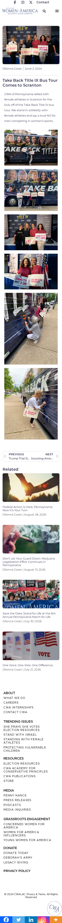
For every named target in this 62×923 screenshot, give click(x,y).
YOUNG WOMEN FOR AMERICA (27, 840)
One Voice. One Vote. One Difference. (28, 665)
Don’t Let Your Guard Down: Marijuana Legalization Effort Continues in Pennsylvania (29, 562)
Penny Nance (15, 795)
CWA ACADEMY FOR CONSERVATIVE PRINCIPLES (25, 770)
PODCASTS (12, 805)
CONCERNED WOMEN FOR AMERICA (24, 826)
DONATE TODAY (15, 853)
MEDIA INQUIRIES (17, 809)
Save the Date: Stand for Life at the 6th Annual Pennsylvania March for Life (29, 615)
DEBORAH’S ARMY (17, 857)
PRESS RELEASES (17, 800)
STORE (8, 781)
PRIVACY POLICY (16, 871)
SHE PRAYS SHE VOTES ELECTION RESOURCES (21, 728)
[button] (57, 11)
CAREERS (11, 702)
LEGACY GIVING (15, 862)
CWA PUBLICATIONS (19, 776)
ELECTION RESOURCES (21, 763)
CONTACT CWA (15, 712)
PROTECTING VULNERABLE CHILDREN (24, 749)
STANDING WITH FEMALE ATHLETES (23, 741)
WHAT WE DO (14, 698)
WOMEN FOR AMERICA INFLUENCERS (21, 834)
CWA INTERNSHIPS (18, 707)
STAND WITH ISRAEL (20, 734)
